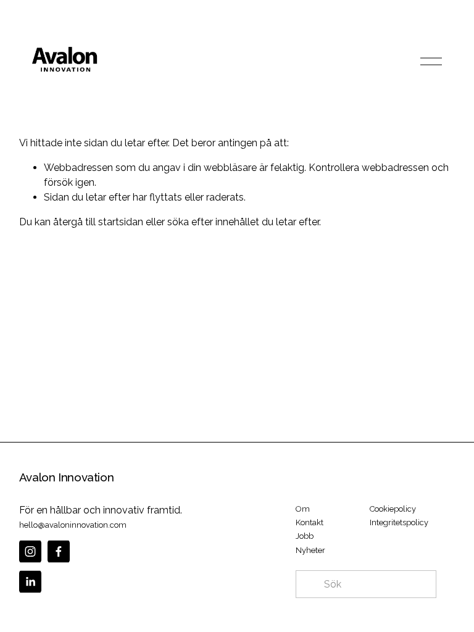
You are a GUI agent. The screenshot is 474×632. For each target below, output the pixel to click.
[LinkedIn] (30, 582)
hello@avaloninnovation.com (73, 525)
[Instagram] (30, 551)
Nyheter (310, 550)
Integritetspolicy (399, 522)
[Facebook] (59, 551)
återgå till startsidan (98, 222)
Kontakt (309, 522)
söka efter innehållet (213, 222)
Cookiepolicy (393, 509)
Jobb (305, 536)
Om (303, 509)
